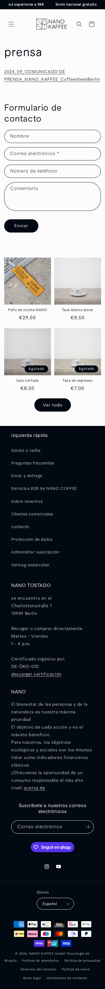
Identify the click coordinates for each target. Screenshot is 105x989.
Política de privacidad (82, 960)
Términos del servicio (38, 969)
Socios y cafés (25, 450)
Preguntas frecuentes (32, 463)
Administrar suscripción (35, 552)
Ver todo (52, 405)
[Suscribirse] (87, 827)
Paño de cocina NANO (27, 310)
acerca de (34, 787)
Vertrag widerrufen (30, 565)
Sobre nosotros (27, 501)
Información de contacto (66, 978)
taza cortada (27, 381)
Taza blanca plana (77, 310)
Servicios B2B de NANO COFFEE (44, 488)
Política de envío (76, 969)
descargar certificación (36, 674)
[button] (11, 24)
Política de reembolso (40, 960)
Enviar (21, 225)
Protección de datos (31, 539)
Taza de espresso (77, 381)
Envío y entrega (27, 476)
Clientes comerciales (32, 514)
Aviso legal (32, 978)
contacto (20, 526)
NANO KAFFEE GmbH (47, 953)
